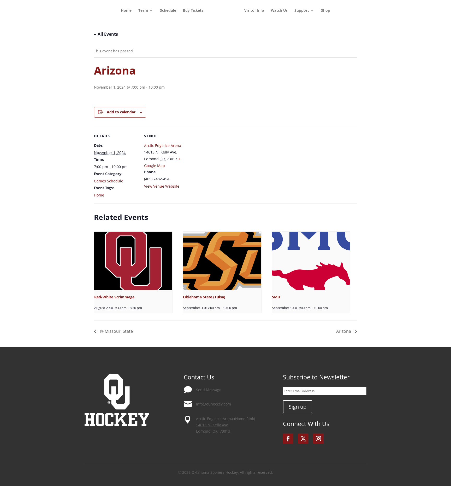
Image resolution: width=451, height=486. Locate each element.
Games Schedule (108, 181)
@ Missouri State (116, 331)
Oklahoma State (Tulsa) (204, 296)
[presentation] (133, 261)
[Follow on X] (303, 438)
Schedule (168, 11)
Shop (325, 11)
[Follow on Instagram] (318, 438)
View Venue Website (161, 186)
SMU (276, 296)
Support (301, 11)
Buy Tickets (193, 11)
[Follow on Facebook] (288, 438)
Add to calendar (121, 111)
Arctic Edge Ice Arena (162, 145)
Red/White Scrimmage (114, 296)
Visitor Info (254, 11)
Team (143, 11)
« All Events (106, 34)
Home (126, 11)
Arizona (344, 331)
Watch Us (279, 11)
